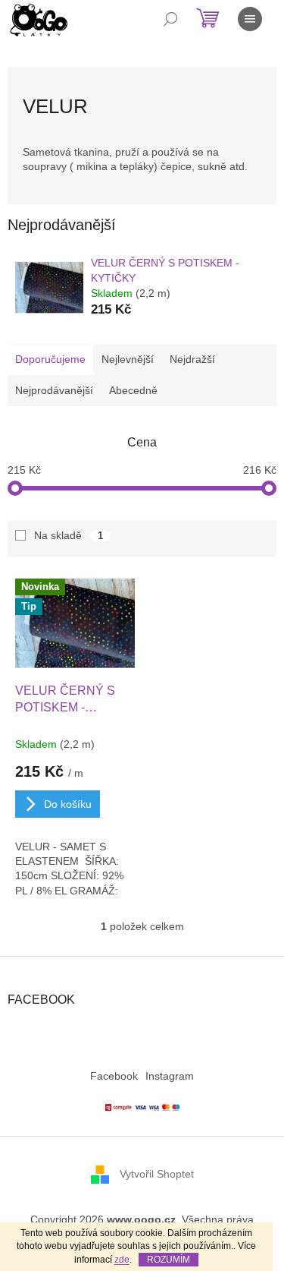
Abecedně (133, 390)
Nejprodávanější (54, 390)
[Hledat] (170, 19)
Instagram (169, 1076)
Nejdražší (192, 359)
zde (122, 1259)
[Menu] (250, 19)
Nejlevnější (127, 359)
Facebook (114, 1076)
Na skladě (68, 535)
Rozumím (168, 1259)
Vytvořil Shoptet (157, 1174)
